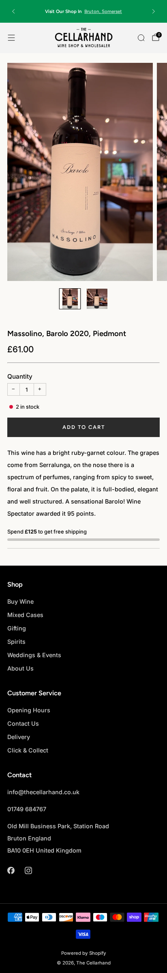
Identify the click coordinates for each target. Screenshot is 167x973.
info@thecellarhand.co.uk (43, 792)
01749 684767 (26, 809)
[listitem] (83, 11)
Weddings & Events (34, 655)
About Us (20, 668)
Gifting (16, 628)
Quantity (19, 376)
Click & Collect (27, 750)
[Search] (141, 38)
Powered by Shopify (83, 953)
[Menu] (11, 38)
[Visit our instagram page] (28, 870)
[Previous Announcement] (13, 11)
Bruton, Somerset (103, 11)
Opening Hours (28, 710)
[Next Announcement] (153, 11)
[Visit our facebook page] (10, 870)
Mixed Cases (25, 614)
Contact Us (23, 723)
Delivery (18, 736)
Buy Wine (20, 601)
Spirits (16, 641)
